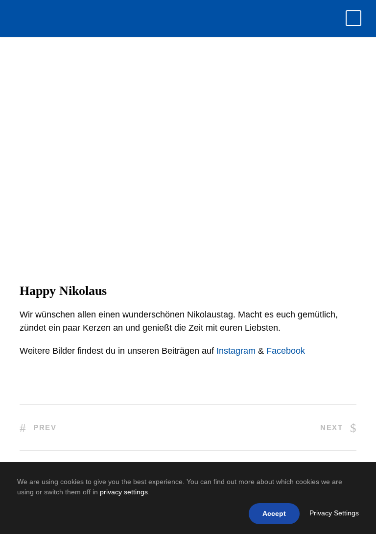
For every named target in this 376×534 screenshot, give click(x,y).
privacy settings (124, 492)
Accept (274, 513)
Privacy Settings (334, 513)
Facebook (285, 351)
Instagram (236, 351)
